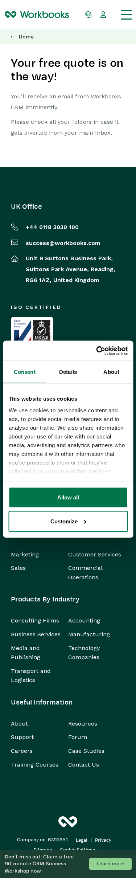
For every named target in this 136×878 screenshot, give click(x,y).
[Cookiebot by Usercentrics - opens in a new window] (97, 350)
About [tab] (111, 372)
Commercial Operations (85, 572)
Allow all (68, 497)
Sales (18, 567)
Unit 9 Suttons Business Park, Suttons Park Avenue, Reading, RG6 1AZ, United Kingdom (70, 269)
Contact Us (83, 764)
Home (26, 37)
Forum (77, 737)
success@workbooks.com (63, 243)
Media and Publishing (25, 653)
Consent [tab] (25, 372)
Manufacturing (89, 634)
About (19, 723)
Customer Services (94, 554)
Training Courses (34, 764)
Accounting (84, 620)
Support (22, 737)
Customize (64, 521)
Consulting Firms (35, 620)
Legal (81, 840)
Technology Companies (84, 653)
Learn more (110, 863)
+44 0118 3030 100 (52, 227)
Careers (22, 750)
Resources (82, 723)
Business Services (36, 634)
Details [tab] (68, 372)
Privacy (103, 840)
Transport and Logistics (31, 675)
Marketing (25, 554)
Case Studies (86, 750)
